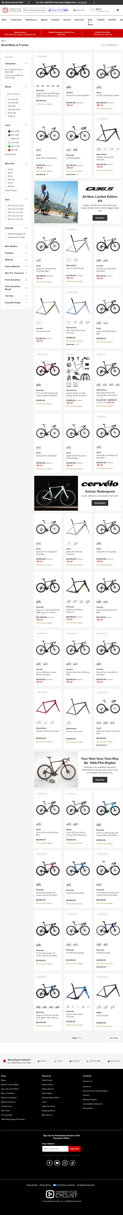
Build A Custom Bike (9, 1084)
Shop (3, 1076)
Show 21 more (11, 190)
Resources (46, 1076)
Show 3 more (10, 154)
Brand (8, 86)
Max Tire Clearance (14, 273)
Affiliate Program (90, 1099)
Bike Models (11, 246)
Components (6, 1106)
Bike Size (9, 163)
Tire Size (9, 295)
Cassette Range (13, 302)
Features (9, 253)
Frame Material (12, 266)
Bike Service (47, 1115)
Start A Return (48, 1089)
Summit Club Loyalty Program (95, 1091)
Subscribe (74, 1148)
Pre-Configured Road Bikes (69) (14, 70)
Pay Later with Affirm (10, 1089)
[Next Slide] (94, 2)
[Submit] (25, 10)
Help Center (47, 1080)
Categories (10, 63)
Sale (7, 199)
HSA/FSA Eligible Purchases (13, 1119)
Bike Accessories (8, 1102)
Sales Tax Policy (48, 1106)
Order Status (47, 1093)
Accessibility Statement (93, 1104)
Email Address (48, 1144)
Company (87, 1076)
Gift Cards (5, 1110)
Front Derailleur (12, 279)
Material (9, 259)
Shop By (9, 228)
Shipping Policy (48, 1110)
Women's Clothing (8, 1097)
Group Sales (88, 1108)
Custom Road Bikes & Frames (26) (14, 76)
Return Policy (47, 1084)
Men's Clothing (7, 1093)
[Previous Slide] (28, 2)
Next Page (114, 1038)
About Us (87, 1086)
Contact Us (87, 1081)
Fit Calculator (6, 1115)
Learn (44, 1102)
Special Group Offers (50, 1097)
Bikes (3, 40)
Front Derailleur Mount (12, 288)
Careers (86, 1095)
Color (7, 125)
